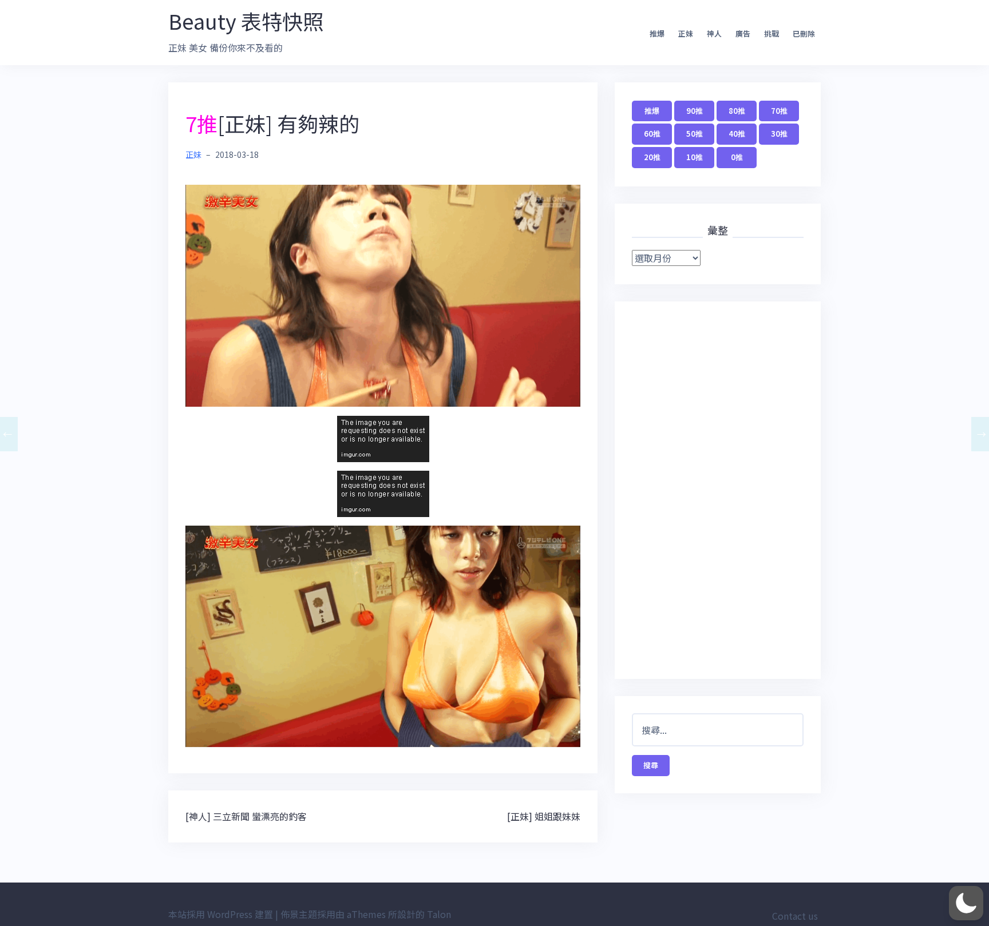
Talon (439, 914)
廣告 (742, 33)
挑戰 (771, 33)
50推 (694, 133)
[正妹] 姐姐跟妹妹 (543, 816)
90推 (694, 110)
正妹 (685, 33)
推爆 (657, 33)
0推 (737, 157)
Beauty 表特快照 (245, 20)
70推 (779, 110)
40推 (737, 133)
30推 (779, 133)
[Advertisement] (718, 490)
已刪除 (804, 33)
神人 (714, 33)
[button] (966, 903)
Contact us (795, 916)
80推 (737, 110)
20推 (652, 157)
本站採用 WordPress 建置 (220, 914)
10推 (694, 157)
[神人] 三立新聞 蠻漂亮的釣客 (246, 816)
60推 (652, 133)
